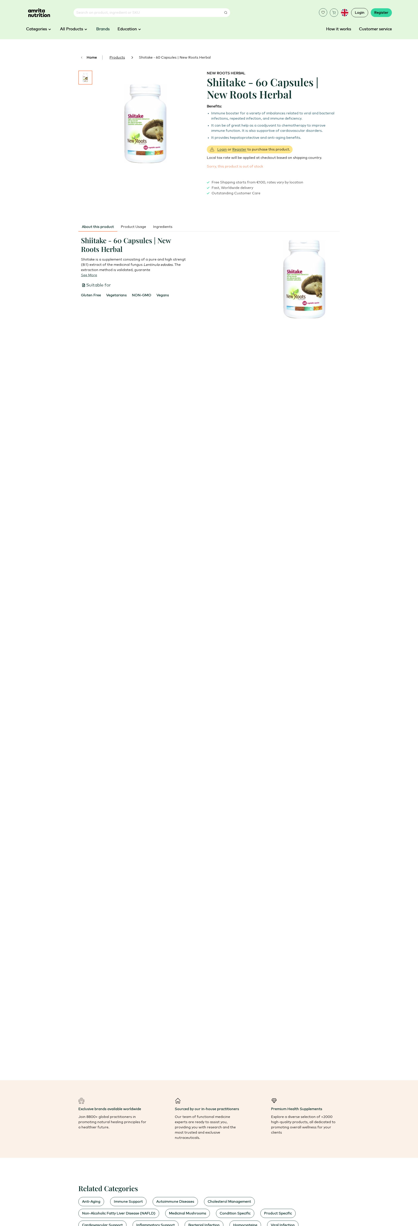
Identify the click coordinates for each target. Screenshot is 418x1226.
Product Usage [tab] (133, 227)
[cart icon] (334, 12)
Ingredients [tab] (162, 227)
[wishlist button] (323, 12)
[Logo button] (39, 12)
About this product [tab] (98, 227)
